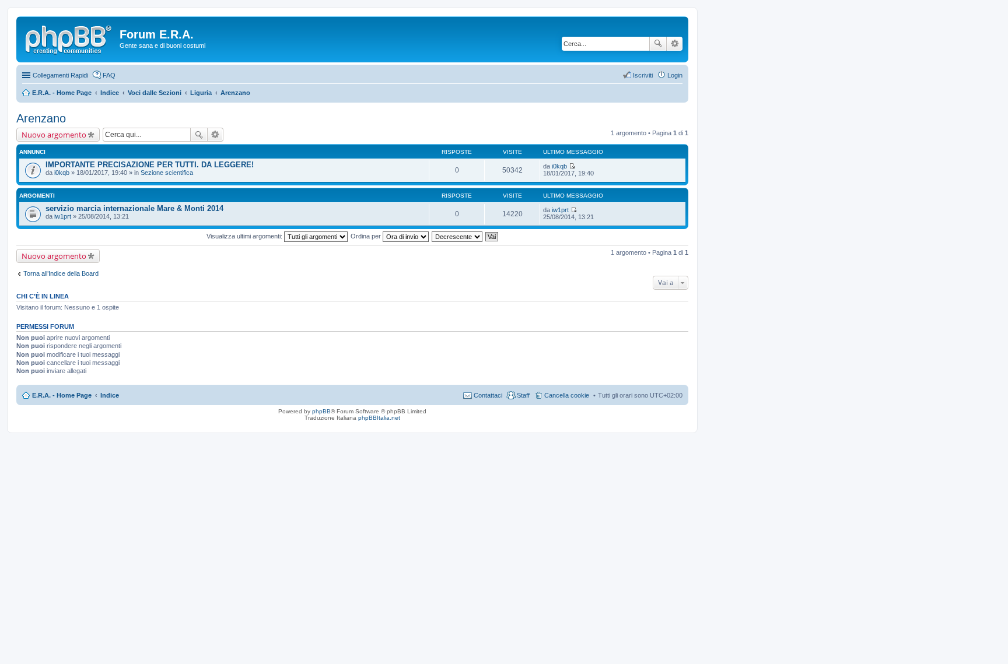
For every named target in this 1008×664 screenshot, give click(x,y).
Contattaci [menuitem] (488, 395)
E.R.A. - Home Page (62, 395)
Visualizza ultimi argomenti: (245, 236)
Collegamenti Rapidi (60, 75)
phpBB (321, 411)
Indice (109, 395)
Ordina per (367, 236)
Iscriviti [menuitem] (643, 75)
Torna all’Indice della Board (61, 273)
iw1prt (62, 216)
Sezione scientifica (167, 172)
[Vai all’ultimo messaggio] (572, 166)
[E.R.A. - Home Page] (69, 38)
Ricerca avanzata (674, 44)
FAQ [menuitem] (109, 75)
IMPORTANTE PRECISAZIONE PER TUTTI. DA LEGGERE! (150, 164)
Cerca (658, 44)
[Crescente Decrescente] (458, 236)
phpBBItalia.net (379, 417)
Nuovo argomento (54, 134)
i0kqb (61, 172)
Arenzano (41, 118)
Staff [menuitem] (523, 395)
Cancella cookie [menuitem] (566, 395)
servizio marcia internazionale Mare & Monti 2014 (134, 208)
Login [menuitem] (674, 75)
